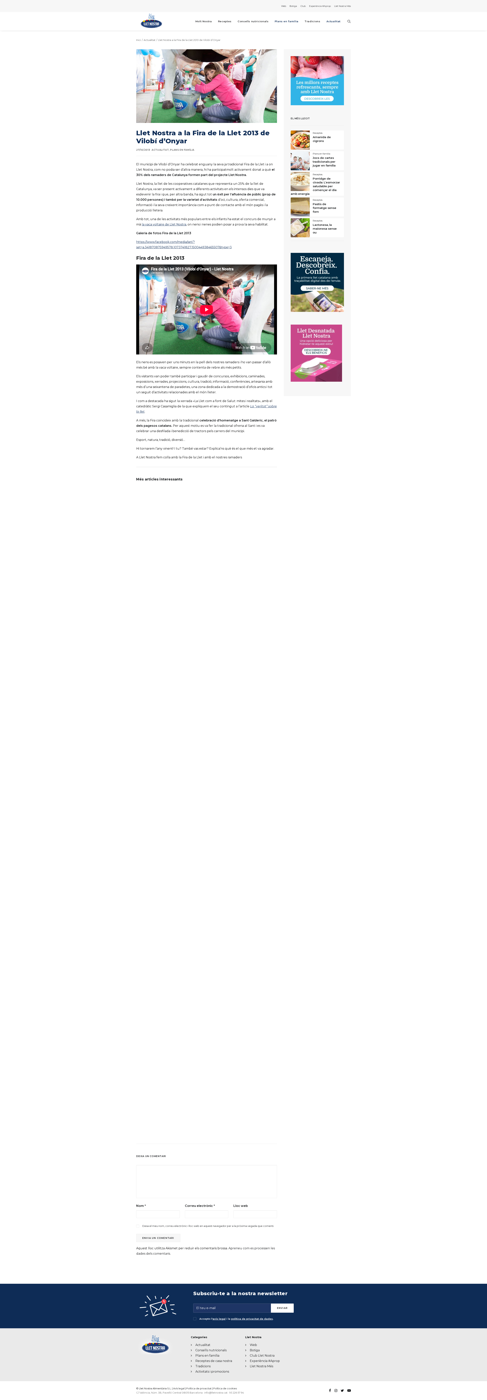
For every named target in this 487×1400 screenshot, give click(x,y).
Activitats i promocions (212, 1371)
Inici (138, 39)
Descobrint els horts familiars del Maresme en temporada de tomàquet (189, 902)
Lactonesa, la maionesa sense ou (325, 228)
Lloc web (240, 1206)
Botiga (293, 6)
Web (283, 6)
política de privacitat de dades (252, 1318)
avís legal (219, 1318)
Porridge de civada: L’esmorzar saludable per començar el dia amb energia (315, 186)
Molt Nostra (203, 21)
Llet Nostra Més (342, 6)
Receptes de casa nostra (213, 1361)
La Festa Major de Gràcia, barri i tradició (165, 794)
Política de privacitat (199, 1388)
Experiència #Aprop (320, 6)
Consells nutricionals (253, 21)
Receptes (225, 21)
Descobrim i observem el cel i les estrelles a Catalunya (176, 1009)
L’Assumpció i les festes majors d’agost (165, 687)
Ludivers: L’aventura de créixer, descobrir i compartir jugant (180, 1116)
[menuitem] (284, 6)
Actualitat (333, 21)
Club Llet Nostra (262, 1355)
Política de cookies (225, 1388)
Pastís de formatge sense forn (324, 207)
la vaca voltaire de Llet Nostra (164, 224)
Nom (141, 1206)
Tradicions (312, 21)
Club (303, 6)
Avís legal (179, 1388)
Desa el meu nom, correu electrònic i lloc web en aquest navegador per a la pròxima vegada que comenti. (208, 1225)
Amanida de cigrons (322, 139)
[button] (349, 21)
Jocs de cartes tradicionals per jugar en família (324, 161)
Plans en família (286, 21)
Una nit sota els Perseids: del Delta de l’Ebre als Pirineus (177, 580)
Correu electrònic (200, 1206)
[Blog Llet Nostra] (151, 21)
